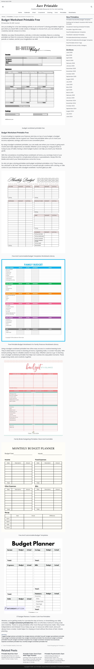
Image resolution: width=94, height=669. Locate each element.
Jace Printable (47, 6)
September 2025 (71, 76)
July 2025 (69, 82)
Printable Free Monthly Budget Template (78, 20)
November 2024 (71, 103)
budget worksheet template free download (46, 640)
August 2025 (70, 79)
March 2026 (69, 60)
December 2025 (71, 68)
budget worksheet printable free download (38, 638)
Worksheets (72, 12)
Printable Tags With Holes (73, 29)
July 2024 (69, 114)
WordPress (67, 666)
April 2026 (69, 58)
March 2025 (69, 92)
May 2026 (69, 55)
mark (18, 23)
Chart (34, 12)
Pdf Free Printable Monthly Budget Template (79, 40)
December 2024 (71, 100)
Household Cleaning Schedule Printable (78, 27)
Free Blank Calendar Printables (75, 35)
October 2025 (70, 74)
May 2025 (69, 87)
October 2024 (70, 106)
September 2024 (71, 108)
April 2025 (69, 90)
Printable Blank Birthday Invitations (76, 37)
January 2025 (70, 98)
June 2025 (69, 84)
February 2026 (70, 63)
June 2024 (69, 116)
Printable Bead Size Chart (9, 654)
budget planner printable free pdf (35, 636)
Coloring (49, 12)
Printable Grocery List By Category (76, 45)
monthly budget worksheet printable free (34, 641)
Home (20, 12)
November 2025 (71, 71)
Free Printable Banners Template (76, 32)
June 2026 (69, 52)
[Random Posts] (2, 7)
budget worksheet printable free (14, 638)
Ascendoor (54, 666)
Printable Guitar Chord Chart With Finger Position (32, 654)
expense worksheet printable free (11, 641)
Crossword (41, 12)
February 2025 (70, 95)
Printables (63, 12)
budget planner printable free (15, 636)
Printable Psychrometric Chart (54, 654)
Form (56, 12)
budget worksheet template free (23, 640)
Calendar (27, 12)
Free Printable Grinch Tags (74, 43)
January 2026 (70, 66)
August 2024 (70, 111)
